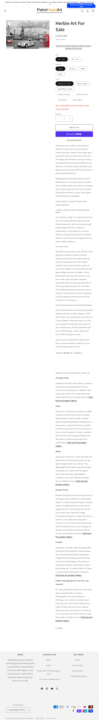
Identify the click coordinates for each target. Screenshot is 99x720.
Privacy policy (51, 718)
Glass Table (79, 100)
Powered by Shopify (27, 718)
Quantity (59, 114)
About (48, 660)
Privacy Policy (77, 665)
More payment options (74, 140)
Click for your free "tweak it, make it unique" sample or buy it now (73, 47)
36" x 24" (75, 59)
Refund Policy (77, 671)
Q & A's (48, 665)
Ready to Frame (64, 83)
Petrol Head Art (16, 718)
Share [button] (60, 628)
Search (77, 660)
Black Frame (82, 83)
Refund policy (40, 718)
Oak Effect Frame (65, 89)
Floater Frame (83, 95)
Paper (60, 69)
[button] (5, 11)
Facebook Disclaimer (79, 676)
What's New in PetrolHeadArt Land (48, 672)
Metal (83, 69)
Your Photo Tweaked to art (49, 679)
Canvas (72, 69)
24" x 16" (61, 59)
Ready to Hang (65, 95)
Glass (60, 74)
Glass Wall (63, 100)
